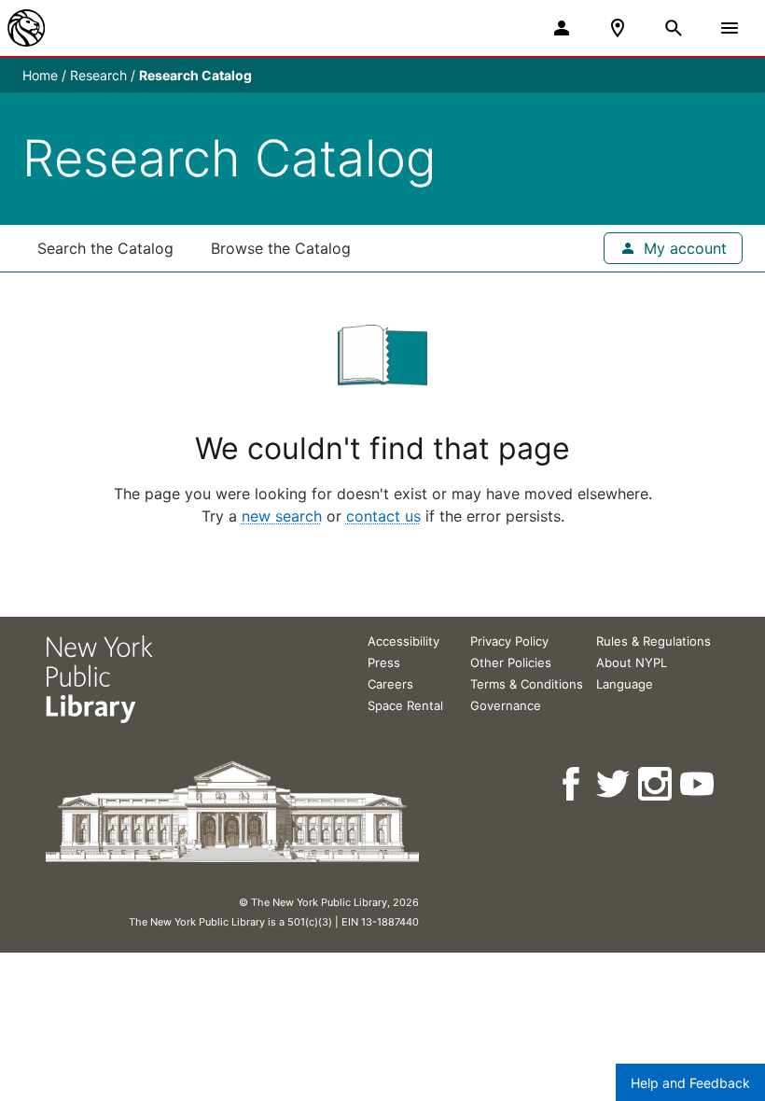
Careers (390, 683)
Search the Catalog (105, 248)
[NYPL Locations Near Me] (618, 28)
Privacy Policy (509, 641)
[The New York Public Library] (26, 28)
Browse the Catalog (281, 248)
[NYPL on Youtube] (698, 784)
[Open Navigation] (730, 28)
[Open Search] (674, 28)
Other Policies (510, 662)
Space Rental (405, 705)
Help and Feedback (690, 1083)
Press (384, 662)
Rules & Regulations (653, 641)
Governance (505, 705)
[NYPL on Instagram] (656, 784)
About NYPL (631, 662)
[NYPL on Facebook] (572, 784)
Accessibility (403, 641)
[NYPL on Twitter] (614, 784)
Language (624, 683)
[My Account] (562, 28)
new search (282, 516)
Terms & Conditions (526, 683)
